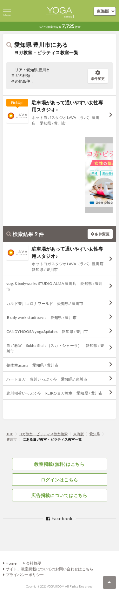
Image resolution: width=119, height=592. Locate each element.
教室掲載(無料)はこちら (59, 464)
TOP (9, 434)
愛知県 (94, 434)
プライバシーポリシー (25, 574)
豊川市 (11, 439)
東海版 (78, 434)
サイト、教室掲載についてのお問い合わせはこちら (49, 569)
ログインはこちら (59, 479)
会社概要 (33, 563)
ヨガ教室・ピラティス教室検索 (43, 434)
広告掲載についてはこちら (59, 495)
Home (11, 563)
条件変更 (98, 78)
